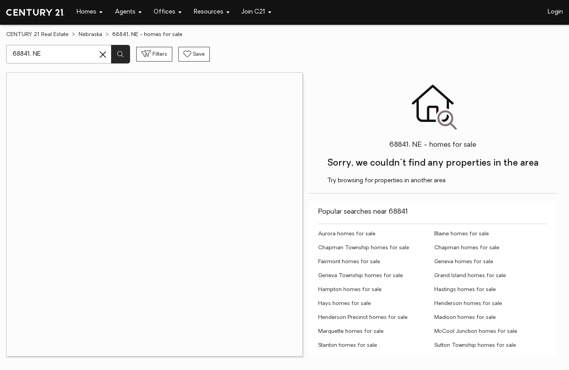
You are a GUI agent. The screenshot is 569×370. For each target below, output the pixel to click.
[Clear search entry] (103, 54)
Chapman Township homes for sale (363, 248)
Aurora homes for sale (346, 234)
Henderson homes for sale (468, 304)
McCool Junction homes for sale (475, 331)
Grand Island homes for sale (470, 276)
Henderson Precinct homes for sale (363, 317)
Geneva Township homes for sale (360, 276)
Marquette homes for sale (351, 331)
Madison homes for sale (465, 317)
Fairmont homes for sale (349, 262)
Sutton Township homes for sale (475, 345)
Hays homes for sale (344, 304)
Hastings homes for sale (465, 290)
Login (555, 12)
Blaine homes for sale (461, 234)
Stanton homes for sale (347, 345)
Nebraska (90, 35)
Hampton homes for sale (350, 290)
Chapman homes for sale (466, 248)
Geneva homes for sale (463, 262)
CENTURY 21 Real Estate (37, 35)
